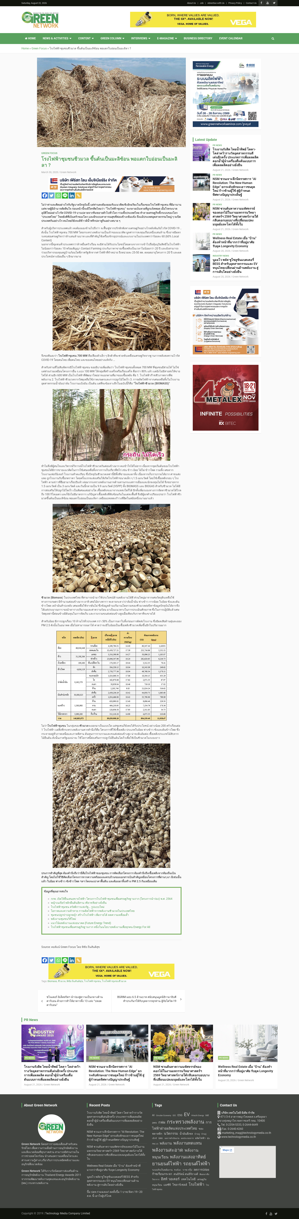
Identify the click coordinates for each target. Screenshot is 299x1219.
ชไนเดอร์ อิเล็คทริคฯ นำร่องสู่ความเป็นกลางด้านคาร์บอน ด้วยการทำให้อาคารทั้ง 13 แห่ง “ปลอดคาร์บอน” (75, 1001)
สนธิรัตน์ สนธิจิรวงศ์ (186, 1174)
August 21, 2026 (221, 170)
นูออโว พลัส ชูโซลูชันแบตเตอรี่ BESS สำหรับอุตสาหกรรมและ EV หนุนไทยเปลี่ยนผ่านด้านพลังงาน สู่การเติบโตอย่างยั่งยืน (235, 265)
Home (31, 38)
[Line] (65, 195)
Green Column (111, 38)
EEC (174, 1115)
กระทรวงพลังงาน (185, 1122)
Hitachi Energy (197, 1115)
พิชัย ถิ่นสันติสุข (75, 981)
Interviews (139, 38)
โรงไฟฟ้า (196, 1184)
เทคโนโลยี (188, 1179)
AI (153, 1115)
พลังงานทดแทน (187, 1143)
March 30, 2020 (49, 172)
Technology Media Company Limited (67, 1213)
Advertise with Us (215, 3)
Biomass (52, 981)
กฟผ (161, 1122)
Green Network (68, 172)
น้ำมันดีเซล (186, 1133)
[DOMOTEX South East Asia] (111, 965)
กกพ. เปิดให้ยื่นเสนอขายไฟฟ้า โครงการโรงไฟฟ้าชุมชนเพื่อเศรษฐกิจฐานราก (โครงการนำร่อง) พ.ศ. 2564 (111, 898)
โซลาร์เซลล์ (179, 1184)
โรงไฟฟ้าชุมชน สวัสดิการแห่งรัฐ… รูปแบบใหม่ (77, 907)
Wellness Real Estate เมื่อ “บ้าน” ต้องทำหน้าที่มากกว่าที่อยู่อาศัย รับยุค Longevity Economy (234, 242)
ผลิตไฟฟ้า (200, 1138)
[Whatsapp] (58, 195)
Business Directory (198, 38)
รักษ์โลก (177, 1170)
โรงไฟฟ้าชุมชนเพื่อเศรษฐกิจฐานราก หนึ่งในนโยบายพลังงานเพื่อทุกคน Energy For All (100, 927)
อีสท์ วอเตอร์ (170, 1179)
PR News (217, 145)
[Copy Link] (78, 195)
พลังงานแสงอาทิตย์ (188, 1156)
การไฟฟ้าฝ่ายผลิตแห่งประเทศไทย (182, 1125)
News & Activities (55, 38)
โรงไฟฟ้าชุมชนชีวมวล (114, 981)
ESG (180, 1115)
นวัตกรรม (171, 1134)
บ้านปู (197, 1134)
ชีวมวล (62, 981)
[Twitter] (51, 195)
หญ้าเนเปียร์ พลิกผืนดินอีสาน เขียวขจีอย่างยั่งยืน (79, 902)
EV (187, 1114)
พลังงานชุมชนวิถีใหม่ (63, 919)
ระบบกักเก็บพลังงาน (162, 1169)
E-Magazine (165, 38)
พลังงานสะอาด (167, 1150)
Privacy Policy (235, 3)
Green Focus (49, 153)
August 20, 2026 (221, 250)
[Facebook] (45, 195)
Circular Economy (163, 1115)
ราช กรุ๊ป (187, 1169)
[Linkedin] (72, 195)
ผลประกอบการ (187, 1138)
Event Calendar (230, 38)
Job (201, 3)
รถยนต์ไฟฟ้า (196, 1164)
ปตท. (160, 1138)
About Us (191, 3)
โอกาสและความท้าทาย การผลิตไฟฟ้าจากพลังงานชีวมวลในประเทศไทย (93, 911)
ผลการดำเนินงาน (172, 1138)
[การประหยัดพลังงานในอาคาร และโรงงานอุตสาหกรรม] (111, 178)
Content (84, 38)
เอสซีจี (167, 1184)
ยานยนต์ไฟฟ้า (167, 1164)
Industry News (221, 256)
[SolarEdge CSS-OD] (193, 13)
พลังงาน (166, 1143)
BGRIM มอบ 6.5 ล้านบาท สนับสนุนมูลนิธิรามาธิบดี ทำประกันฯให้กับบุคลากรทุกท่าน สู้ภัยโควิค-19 (146, 999)
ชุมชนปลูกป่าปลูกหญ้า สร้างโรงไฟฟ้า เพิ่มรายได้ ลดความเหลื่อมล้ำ (90, 915)
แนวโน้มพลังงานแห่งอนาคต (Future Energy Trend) (81, 923)
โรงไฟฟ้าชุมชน (92, 981)
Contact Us (251, 3)
